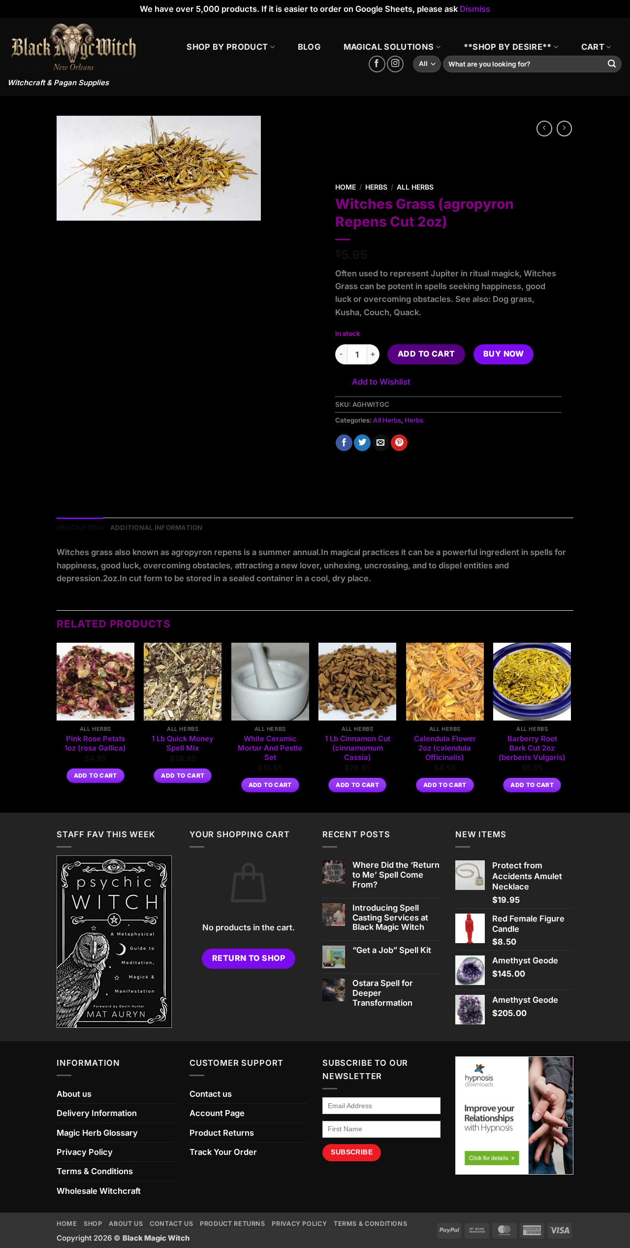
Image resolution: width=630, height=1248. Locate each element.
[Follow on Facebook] (377, 64)
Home (345, 187)
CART (592, 47)
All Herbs (415, 187)
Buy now (503, 354)
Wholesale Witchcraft (99, 1191)
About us (74, 1094)
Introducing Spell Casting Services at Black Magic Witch (390, 917)
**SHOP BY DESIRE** (508, 47)
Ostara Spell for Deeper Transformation (382, 993)
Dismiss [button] (475, 9)
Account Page (217, 1113)
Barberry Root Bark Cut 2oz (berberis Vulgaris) (532, 748)
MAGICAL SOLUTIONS (389, 47)
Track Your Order (223, 1152)
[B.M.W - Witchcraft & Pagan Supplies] (74, 47)
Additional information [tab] (156, 527)
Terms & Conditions (95, 1171)
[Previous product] (564, 128)
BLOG (309, 47)
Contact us (210, 1094)
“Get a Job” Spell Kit (391, 950)
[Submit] (612, 64)
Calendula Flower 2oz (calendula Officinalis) (445, 748)
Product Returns (221, 1133)
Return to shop (248, 958)
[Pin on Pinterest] (399, 443)
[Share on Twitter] (362, 443)
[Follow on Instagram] (395, 64)
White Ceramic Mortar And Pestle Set (270, 748)
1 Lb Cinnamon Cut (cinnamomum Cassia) (357, 748)
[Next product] (544, 128)
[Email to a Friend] (381, 443)
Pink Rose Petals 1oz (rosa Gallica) (95, 743)
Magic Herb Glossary (97, 1133)
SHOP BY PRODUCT (227, 47)
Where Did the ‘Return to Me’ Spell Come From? (396, 874)
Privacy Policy (85, 1152)
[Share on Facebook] (344, 443)
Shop (93, 1223)
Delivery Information (97, 1113)
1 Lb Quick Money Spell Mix (183, 743)
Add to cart (426, 354)
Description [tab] (80, 527)
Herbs (376, 187)
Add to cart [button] (95, 775)
